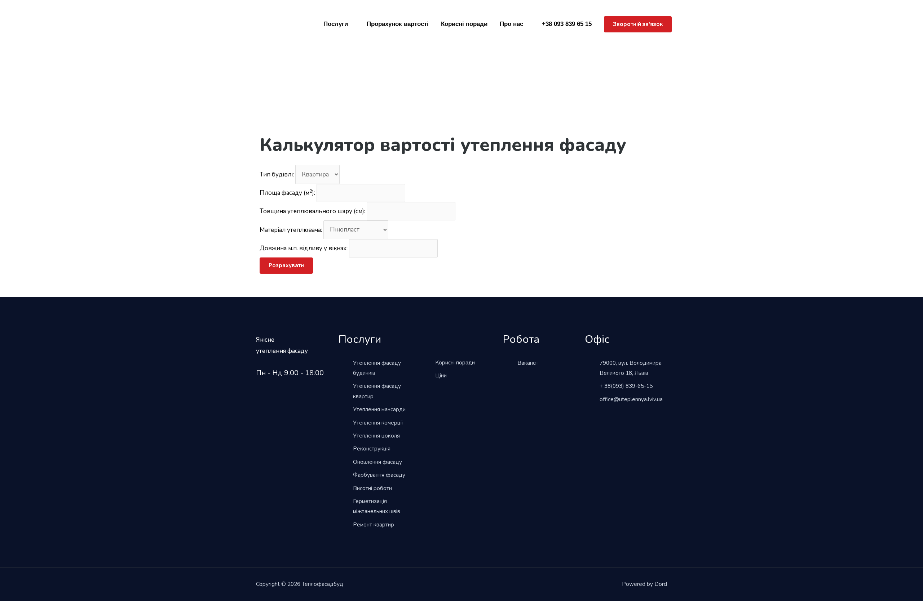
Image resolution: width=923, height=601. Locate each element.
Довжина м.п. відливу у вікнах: (304, 248)
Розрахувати (286, 265)
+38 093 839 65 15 (567, 24)
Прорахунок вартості (398, 24)
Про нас (511, 24)
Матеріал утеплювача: (291, 229)
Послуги (335, 24)
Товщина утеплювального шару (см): (312, 211)
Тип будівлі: (277, 174)
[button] (638, 24)
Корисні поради (464, 24)
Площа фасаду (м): (287, 193)
